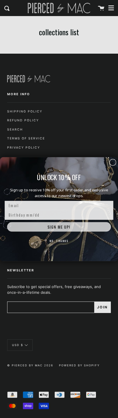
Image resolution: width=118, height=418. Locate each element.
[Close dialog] (113, 162)
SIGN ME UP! (59, 227)
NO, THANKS (59, 241)
